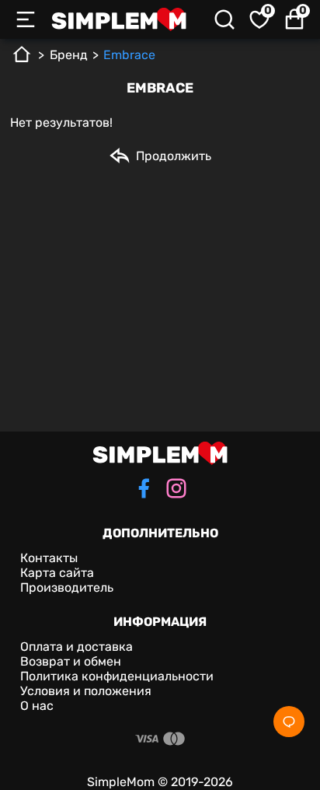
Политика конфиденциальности (117, 676)
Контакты (49, 558)
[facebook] (143, 490)
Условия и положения (85, 690)
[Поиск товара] (224, 19)
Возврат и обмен (70, 661)
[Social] (288, 721)
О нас (37, 705)
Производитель (66, 587)
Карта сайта (57, 572)
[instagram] (176, 490)
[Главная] (21, 60)
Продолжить (173, 156)
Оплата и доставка (76, 646)
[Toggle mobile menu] (25, 19)
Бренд (69, 54)
